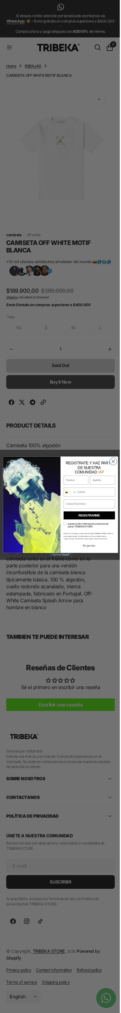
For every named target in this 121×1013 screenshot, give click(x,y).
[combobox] (67, 492)
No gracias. (87, 545)
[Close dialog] (110, 461)
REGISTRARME (87, 515)
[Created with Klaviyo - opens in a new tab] (58, 554)
